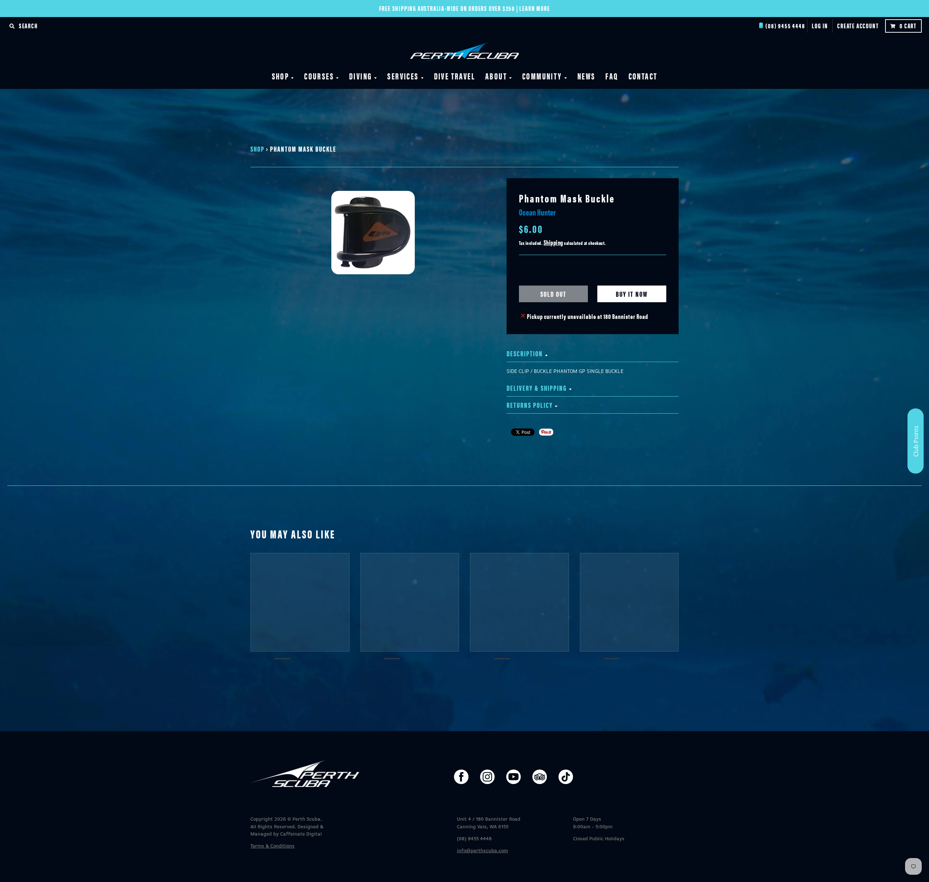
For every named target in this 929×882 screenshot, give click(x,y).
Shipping (553, 242)
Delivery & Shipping (537, 387)
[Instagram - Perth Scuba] (487, 777)
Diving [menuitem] (360, 76)
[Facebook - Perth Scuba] (461, 777)
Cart (908, 25)
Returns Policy (530, 404)
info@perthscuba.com (482, 851)
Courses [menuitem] (319, 76)
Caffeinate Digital (301, 834)
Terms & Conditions (272, 846)
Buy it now (632, 293)
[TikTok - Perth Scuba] (565, 777)
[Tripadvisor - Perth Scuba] (539, 777)
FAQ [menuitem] (611, 76)
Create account (858, 25)
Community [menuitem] (542, 76)
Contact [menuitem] (643, 76)
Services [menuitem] (402, 76)
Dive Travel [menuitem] (454, 76)
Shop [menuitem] (280, 76)
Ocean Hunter (537, 212)
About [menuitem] (496, 76)
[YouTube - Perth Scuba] (513, 777)
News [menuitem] (586, 76)
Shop (257, 148)
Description (525, 353)
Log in (820, 25)
